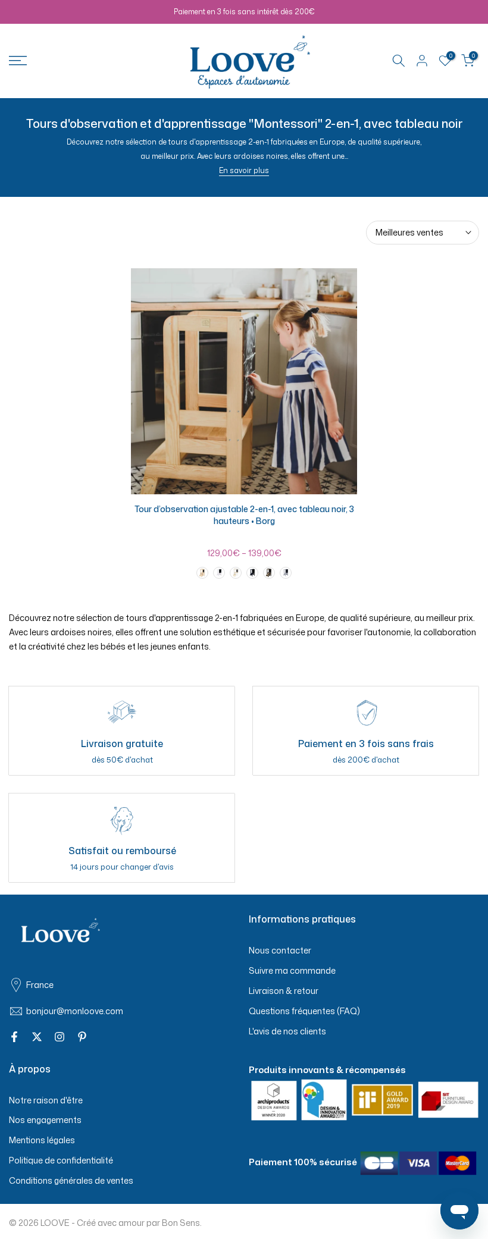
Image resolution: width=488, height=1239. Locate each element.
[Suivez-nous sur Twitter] (37, 1037)
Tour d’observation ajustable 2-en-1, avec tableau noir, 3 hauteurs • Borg (244, 514)
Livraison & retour (283, 990)
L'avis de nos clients (287, 1031)
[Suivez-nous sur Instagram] (59, 1037)
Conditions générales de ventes (71, 1180)
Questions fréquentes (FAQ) (304, 1011)
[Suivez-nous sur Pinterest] (82, 1037)
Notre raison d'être (46, 1100)
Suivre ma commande (292, 970)
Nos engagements (45, 1119)
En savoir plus (244, 170)
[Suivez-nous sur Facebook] (14, 1037)
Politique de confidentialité (61, 1160)
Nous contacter (280, 950)
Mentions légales (42, 1140)
